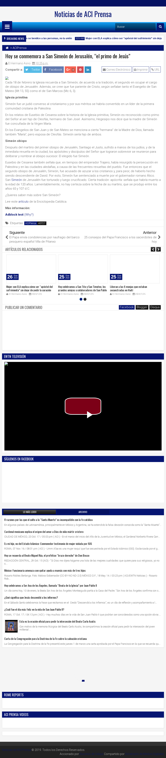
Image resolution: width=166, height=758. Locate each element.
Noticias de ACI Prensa (83, 14)
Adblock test (14, 214)
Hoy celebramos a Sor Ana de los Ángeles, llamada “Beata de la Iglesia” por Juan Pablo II (50, 585)
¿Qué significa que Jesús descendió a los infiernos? (31, 597)
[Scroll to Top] (160, 752)
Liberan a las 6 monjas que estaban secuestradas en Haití (128, 288)
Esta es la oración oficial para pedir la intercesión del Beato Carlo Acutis (57, 621)
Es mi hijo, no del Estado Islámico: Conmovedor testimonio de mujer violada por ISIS (48, 543)
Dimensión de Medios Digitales (144, 754)
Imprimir (142, 69)
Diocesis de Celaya (91, 754)
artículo (23, 201)
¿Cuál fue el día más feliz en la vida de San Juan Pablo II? (34, 609)
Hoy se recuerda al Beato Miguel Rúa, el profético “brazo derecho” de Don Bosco (46, 555)
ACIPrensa (30, 223)
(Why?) (29, 214)
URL (157, 69)
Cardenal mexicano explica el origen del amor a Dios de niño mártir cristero (43, 531)
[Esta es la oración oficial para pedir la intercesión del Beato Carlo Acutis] (11, 626)
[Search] (160, 26)
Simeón (16, 180)
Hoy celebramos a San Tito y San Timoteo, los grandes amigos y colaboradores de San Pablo (82, 288)
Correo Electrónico (118, 69)
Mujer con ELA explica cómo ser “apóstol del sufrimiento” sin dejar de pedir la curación (29, 288)
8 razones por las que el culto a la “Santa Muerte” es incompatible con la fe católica (48, 519)
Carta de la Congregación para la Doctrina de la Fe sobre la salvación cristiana (45, 638)
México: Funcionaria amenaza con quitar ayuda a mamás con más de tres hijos (45, 570)
